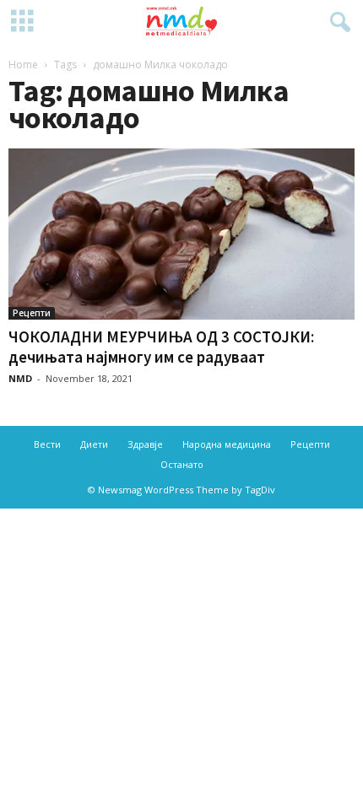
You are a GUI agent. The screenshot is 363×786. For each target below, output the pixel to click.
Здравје (145, 444)
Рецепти (32, 313)
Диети (94, 444)
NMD (20, 378)
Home (23, 64)
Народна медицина (226, 444)
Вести (47, 444)
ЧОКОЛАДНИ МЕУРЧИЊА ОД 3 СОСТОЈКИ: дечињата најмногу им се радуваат (161, 346)
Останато (181, 464)
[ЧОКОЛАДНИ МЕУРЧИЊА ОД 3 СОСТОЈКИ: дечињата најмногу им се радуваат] (181, 234)
